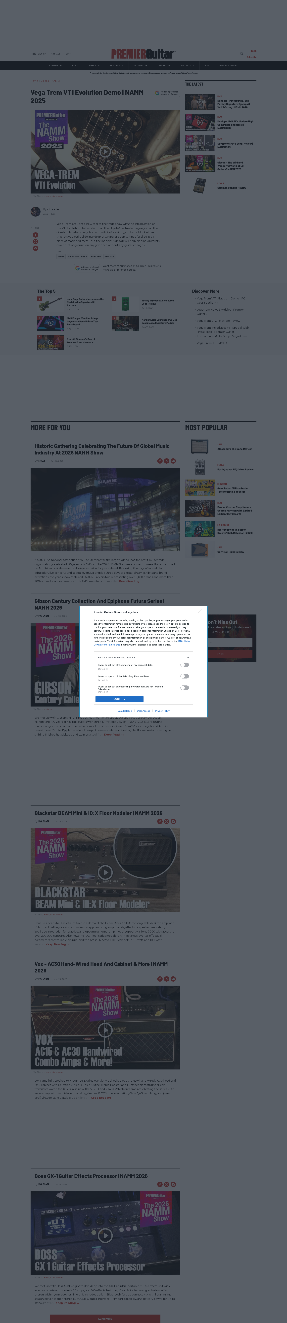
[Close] (201, 612)
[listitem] (143, 657)
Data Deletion (125, 711)
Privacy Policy (162, 711)
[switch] (184, 665)
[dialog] (143, 661)
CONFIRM (119, 699)
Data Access (143, 711)
